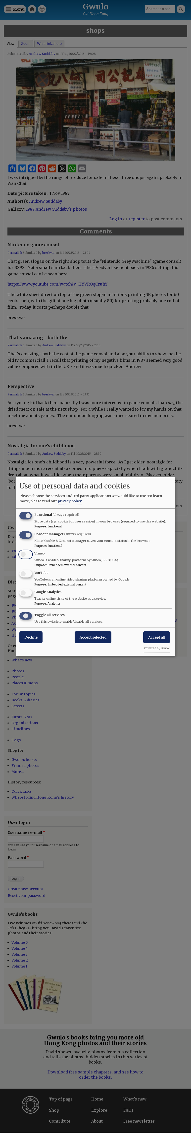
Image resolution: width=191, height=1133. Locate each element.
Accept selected (93, 637)
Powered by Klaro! (157, 648)
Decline (31, 637)
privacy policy (70, 501)
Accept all (156, 637)
